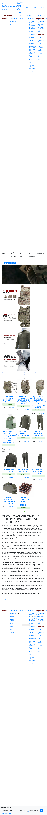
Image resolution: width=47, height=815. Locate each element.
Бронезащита (13, 18)
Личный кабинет (37, 614)
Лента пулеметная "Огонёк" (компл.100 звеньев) (23, 501)
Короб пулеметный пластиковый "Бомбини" (9, 500)
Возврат (12, 623)
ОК (41, 810)
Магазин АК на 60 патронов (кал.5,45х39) (38, 471)
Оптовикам (10, 6)
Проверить (26, 625)
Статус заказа (26, 6)
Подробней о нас (9, 599)
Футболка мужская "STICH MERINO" (23, 433)
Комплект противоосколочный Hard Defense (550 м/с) (11, 399)
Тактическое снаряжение (31, 19)
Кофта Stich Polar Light (9, 470)
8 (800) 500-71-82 (33, 6)
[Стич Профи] (7, 15)
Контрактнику (22, 18)
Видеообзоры (13, 619)
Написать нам (36, 618)
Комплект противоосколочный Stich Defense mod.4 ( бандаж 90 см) (26, 400)
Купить (12, 407)
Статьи (19, 6)
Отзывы (19, 5)
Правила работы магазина (12, 629)
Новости (12, 620)
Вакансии (4, 9)
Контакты (15, 6)
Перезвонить (36, 612)
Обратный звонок (42, 6)
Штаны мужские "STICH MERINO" (38, 433)
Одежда (40, 18)
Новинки (5, 18)
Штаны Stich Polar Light (23, 470)
